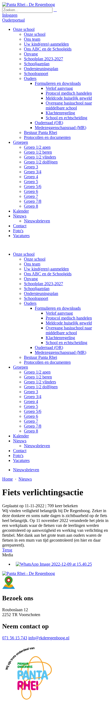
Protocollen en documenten (47, 362)
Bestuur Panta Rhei (40, 357)
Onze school (24, 254)
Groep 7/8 (32, 426)
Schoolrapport (36, 298)
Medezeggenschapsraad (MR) (60, 352)
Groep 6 (31, 416)
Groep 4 (31, 401)
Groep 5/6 (32, 411)
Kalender (21, 436)
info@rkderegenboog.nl (48, 638)
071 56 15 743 (14, 638)
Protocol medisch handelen (69, 318)
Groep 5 (31, 406)
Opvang (31, 278)
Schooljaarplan (36, 288)
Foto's (18, 455)
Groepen (20, 367)
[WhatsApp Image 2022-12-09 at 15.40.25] (54, 564)
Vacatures (21, 460)
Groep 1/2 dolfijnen (41, 386)
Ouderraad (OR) (49, 347)
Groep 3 (31, 391)
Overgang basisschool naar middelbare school (69, 330)
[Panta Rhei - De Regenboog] (28, 4)
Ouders (30, 303)
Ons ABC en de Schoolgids (47, 274)
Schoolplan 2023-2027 (43, 283)
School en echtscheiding (66, 342)
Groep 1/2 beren (38, 377)
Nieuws (19, 440)
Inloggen (9, 15)
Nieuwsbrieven (37, 445)
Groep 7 (31, 421)
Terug (7, 550)
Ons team (32, 264)
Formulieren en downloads (58, 308)
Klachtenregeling (60, 337)
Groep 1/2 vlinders (40, 382)
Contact (19, 450)
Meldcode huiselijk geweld (69, 323)
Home (7, 479)
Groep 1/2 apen (37, 372)
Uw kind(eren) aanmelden (46, 269)
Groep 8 (31, 431)
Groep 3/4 (32, 396)
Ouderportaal (13, 20)
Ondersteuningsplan (41, 293)
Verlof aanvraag (59, 313)
